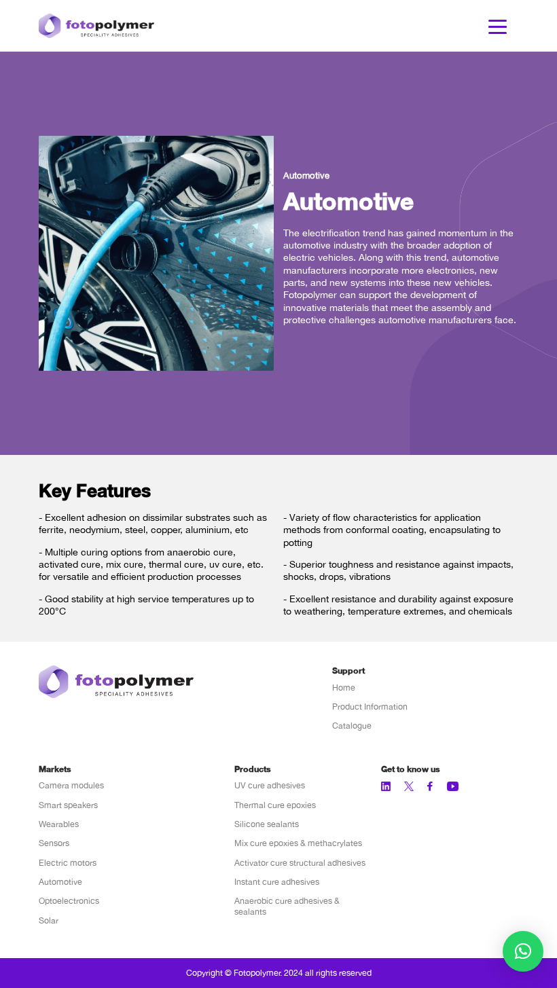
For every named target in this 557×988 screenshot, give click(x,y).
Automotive (60, 882)
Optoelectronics (69, 901)
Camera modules (71, 785)
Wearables (59, 824)
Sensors (54, 843)
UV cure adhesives (269, 785)
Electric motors (67, 863)
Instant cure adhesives (276, 882)
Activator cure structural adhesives (299, 863)
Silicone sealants (266, 824)
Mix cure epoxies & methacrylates (298, 843)
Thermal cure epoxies (275, 805)
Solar (48, 920)
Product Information (370, 706)
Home (343, 687)
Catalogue (352, 725)
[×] (523, 951)
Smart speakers (68, 805)
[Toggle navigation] (498, 25)
